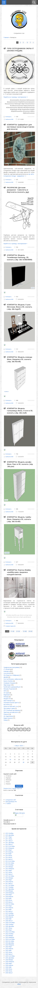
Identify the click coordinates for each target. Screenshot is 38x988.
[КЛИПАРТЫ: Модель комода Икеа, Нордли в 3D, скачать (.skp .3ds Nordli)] (5, 397)
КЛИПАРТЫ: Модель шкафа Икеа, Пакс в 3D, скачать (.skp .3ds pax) (20, 464)
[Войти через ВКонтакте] (13, 729)
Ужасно (8, 784)
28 (23, 762)
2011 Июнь (8, 839)
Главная (6, 37)
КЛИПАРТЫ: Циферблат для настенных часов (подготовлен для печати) (20, 126)
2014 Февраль (9, 848)
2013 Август (9, 844)
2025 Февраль (9, 945)
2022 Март (8, 930)
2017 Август (9, 883)
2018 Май (8, 898)
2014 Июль (8, 857)
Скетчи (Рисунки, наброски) (12, 679)
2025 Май (8, 950)
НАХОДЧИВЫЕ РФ (11, 802)
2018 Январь (9, 891)
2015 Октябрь (9, 876)
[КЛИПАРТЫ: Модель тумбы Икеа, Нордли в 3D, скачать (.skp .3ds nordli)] (5, 558)
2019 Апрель (9, 908)
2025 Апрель (9, 948)
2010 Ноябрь (9, 833)
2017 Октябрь (9, 885)
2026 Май (8, 967)
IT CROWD (7, 669)
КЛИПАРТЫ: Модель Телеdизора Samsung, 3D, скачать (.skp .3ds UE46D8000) (19, 257)
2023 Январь (9, 935)
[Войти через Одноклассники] (28, 729)
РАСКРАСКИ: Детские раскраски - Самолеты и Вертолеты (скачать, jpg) (18, 189)
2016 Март (8, 880)
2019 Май (8, 909)
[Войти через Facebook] (17, 729)
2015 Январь (9, 867)
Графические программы (11, 667)
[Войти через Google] (25, 729)
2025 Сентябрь (10, 956)
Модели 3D (7, 698)
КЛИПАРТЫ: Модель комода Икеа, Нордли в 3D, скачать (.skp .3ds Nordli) (19, 359)
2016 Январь (9, 878)
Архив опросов (17, 788)
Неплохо (8, 780)
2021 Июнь (8, 928)
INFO (5, 691)
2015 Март (8, 870)
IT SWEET (8, 803)
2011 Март (8, 837)
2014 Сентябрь (10, 861)
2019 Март (8, 906)
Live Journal (7, 673)
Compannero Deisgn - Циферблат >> (15, 176)
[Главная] (19, 28)
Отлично (8, 776)
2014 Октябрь (9, 863)
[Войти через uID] (9, 729)
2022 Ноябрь (9, 934)
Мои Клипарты (8, 700)
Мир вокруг (7, 685)
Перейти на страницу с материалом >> (16, 97)
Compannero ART (10, 800)
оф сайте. (31, 174)
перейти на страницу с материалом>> (15, 243)
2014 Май (8, 854)
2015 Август (9, 874)
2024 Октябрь (9, 941)
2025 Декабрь (9, 958)
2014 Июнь (8, 855)
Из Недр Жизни (8, 716)
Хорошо (8, 778)
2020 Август (9, 921)
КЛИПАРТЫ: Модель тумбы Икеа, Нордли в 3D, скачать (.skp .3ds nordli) (19, 519)
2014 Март (8, 850)
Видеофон (7, 695)
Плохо (8, 782)
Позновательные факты (11, 702)
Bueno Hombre (8, 681)
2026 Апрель (9, 965)
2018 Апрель (9, 896)
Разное (6, 714)
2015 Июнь (8, 872)
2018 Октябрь (9, 904)
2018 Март (8, 894)
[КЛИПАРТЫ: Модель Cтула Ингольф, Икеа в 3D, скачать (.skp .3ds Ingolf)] (5, 345)
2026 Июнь (8, 969)
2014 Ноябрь (9, 865)
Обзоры (6, 697)
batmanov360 (9, 119)
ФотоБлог (7, 704)
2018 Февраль (9, 893)
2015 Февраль (9, 868)
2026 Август (9, 973)
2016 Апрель (9, 881)
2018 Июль (8, 900)
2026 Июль (8, 971)
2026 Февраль (9, 961)
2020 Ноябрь (9, 924)
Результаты (7, 788)
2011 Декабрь (9, 842)
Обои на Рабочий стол (11, 706)
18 (10, 759)
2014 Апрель (9, 852)
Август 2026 (19, 745)
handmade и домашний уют (12, 687)
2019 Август (9, 911)
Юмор (5, 720)
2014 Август (9, 859)
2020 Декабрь (9, 926)
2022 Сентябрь (10, 932)
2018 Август (9, 902)
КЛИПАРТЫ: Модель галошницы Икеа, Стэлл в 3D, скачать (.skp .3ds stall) (20, 410)
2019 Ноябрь (9, 913)
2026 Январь (9, 960)
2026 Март (8, 963)
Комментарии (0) (10, 626)
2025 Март (8, 947)
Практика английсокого (11, 712)
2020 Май (8, 919)
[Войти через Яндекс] (21, 729)
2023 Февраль (9, 937)
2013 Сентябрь (10, 846)
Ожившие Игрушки (9, 683)
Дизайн (6, 677)
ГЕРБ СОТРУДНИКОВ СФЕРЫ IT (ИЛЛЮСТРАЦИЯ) (20, 49)
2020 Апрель (9, 917)
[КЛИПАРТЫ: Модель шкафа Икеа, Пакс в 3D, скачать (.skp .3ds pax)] (5, 505)
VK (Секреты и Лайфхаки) (11, 675)
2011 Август (9, 841)
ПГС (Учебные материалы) (12, 710)
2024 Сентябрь (10, 939)
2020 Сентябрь (10, 922)
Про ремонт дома (9, 708)
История (6, 693)
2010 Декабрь (9, 835)
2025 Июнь (8, 952)
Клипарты (8, 116)
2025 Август (9, 954)
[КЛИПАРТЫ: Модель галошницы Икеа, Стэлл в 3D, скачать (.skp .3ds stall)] (5, 450)
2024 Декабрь (9, 943)
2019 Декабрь (9, 915)
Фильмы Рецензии (9, 689)
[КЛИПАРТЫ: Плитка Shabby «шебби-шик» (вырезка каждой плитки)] (5, 612)
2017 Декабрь (9, 889)
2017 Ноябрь (9, 887)
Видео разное (8, 718)
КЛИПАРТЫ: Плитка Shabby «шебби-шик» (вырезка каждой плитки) (19, 572)
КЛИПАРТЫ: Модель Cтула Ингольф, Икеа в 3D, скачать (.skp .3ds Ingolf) (19, 306)
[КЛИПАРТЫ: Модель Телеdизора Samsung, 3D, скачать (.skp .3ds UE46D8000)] (5, 293)
